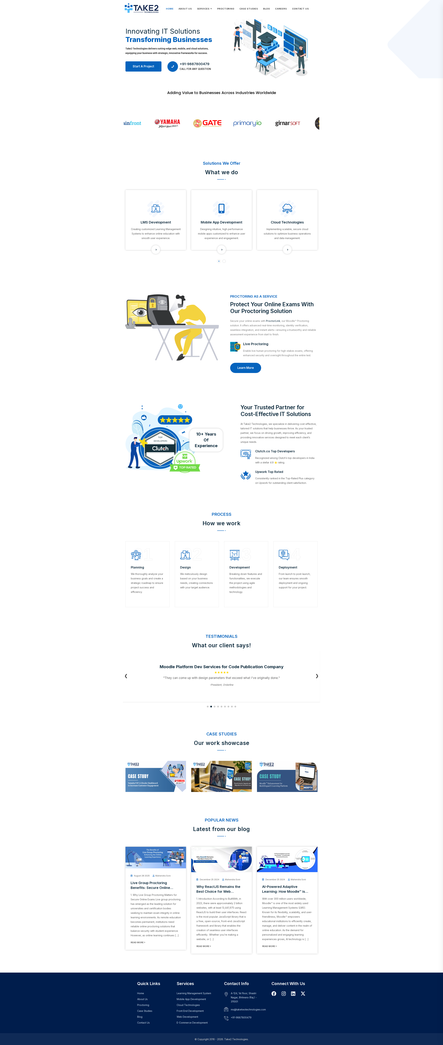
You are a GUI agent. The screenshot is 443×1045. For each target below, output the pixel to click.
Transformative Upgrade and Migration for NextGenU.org (219, 780)
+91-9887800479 (194, 64)
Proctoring (225, 8)
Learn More (242, 368)
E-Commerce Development (192, 1022)
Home (169, 8)
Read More (138, 942)
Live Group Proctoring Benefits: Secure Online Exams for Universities (150, 888)
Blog (266, 8)
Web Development (187, 1016)
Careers (281, 8)
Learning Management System (194, 993)
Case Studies (248, 8)
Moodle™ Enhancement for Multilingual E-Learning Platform (287, 780)
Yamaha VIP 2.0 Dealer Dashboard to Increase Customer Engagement (150, 778)
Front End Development (190, 1010)
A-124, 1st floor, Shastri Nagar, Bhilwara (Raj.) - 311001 (244, 997)
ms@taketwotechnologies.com (248, 1009)
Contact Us (300, 8)
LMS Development (156, 222)
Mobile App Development (221, 222)
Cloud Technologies (287, 222)
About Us (185, 8)
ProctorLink (273, 320)
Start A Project (143, 66)
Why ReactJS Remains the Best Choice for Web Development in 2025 (218, 891)
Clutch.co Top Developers (275, 451)
